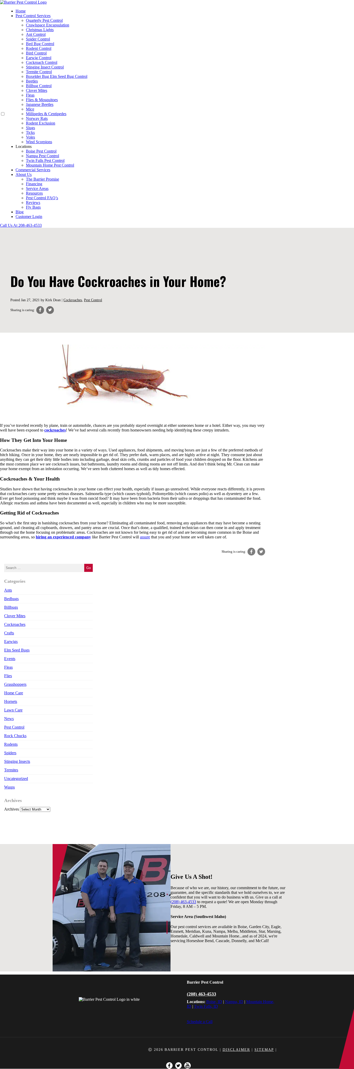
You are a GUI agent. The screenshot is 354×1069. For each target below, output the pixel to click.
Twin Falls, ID (206, 1006)
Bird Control (36, 53)
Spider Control (38, 39)
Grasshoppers (15, 684)
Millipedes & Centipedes (46, 114)
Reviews (33, 202)
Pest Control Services (33, 15)
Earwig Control (38, 58)
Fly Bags (33, 207)
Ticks (30, 132)
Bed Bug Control (40, 44)
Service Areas (37, 188)
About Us (24, 174)
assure (145, 537)
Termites (11, 770)
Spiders (10, 753)
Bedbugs (11, 599)
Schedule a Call (200, 1021)
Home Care (13, 693)
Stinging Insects (17, 761)
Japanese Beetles (39, 104)
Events (9, 658)
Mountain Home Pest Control (50, 165)
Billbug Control (39, 86)
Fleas (30, 95)
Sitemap (264, 1050)
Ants (8, 590)
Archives (11, 809)
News (9, 718)
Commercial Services (33, 170)
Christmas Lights (40, 30)
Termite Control (39, 72)
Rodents (11, 744)
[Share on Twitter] (50, 310)
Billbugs (11, 607)
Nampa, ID (234, 1001)
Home (21, 11)
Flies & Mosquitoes (42, 100)
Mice (30, 109)
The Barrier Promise (42, 179)
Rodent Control (38, 48)
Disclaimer (236, 1050)
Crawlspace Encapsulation (47, 25)
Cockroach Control (41, 62)
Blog (20, 212)
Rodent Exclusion (40, 123)
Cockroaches (72, 300)
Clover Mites (36, 90)
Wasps (9, 787)
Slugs (30, 128)
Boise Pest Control (41, 151)
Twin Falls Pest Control (45, 160)
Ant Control (36, 34)
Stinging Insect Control (45, 67)
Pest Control (93, 300)
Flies (8, 676)
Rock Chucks (15, 736)
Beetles (32, 81)
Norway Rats (37, 118)
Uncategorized (16, 778)
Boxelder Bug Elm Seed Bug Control (56, 76)
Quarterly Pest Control (44, 20)
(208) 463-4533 (201, 994)
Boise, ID (214, 1001)
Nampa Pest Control (42, 156)
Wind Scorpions (39, 142)
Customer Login (29, 216)
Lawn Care (13, 710)
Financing (34, 184)
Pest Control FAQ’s (42, 198)
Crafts (9, 633)
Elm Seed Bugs (17, 650)
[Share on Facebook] (40, 310)
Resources (34, 193)
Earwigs (11, 641)
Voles (30, 137)
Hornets (10, 701)
